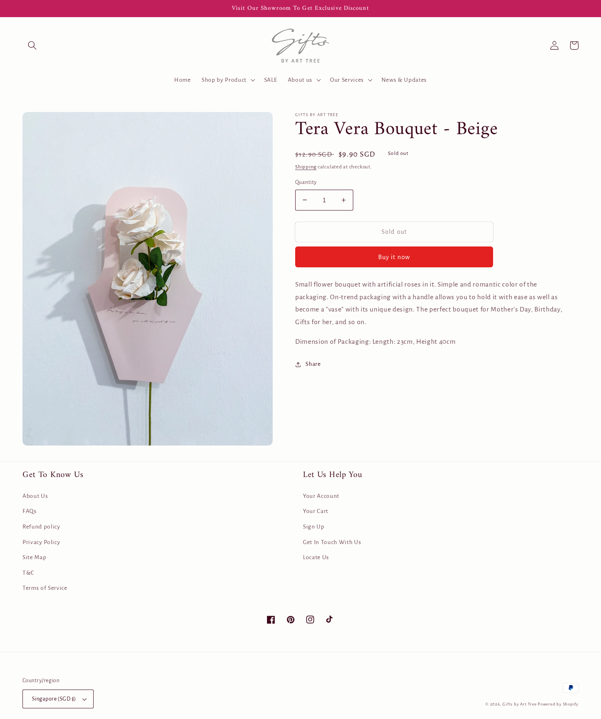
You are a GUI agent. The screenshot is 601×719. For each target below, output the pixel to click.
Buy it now (394, 257)
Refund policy (41, 527)
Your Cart (315, 511)
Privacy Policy (41, 542)
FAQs (29, 511)
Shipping (305, 167)
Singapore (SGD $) (54, 699)
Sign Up (314, 527)
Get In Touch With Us (332, 542)
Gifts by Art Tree (519, 704)
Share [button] (313, 364)
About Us (35, 496)
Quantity (306, 182)
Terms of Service (44, 588)
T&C (28, 573)
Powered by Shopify (558, 704)
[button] (32, 45)
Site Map (34, 557)
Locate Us (316, 557)
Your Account (321, 496)
